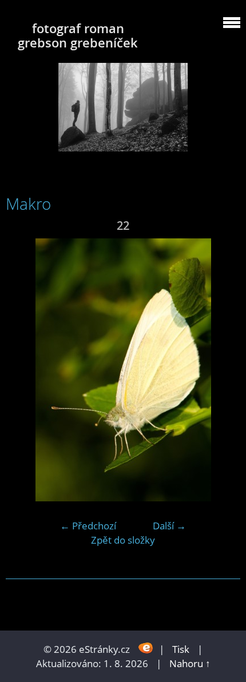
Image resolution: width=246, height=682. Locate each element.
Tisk (180, 649)
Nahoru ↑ (190, 663)
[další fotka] (222, 369)
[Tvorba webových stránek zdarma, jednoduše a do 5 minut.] (145, 648)
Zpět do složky (123, 540)
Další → (169, 525)
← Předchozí (88, 525)
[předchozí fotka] (24, 369)
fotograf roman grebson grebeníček (78, 35)
